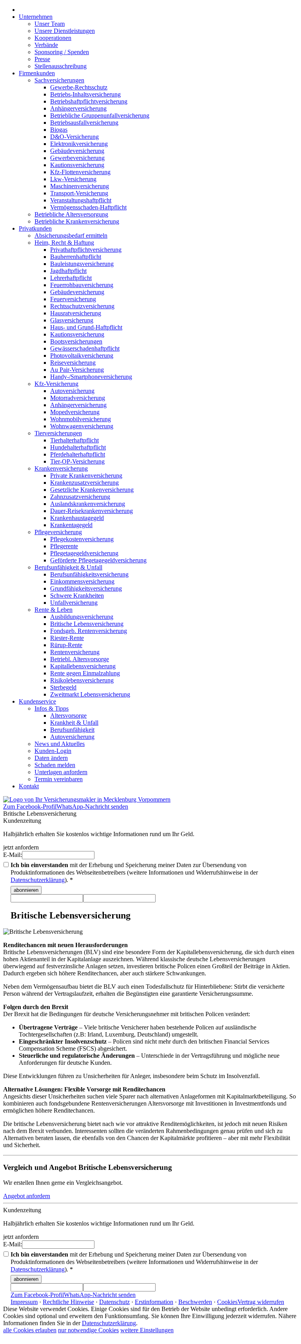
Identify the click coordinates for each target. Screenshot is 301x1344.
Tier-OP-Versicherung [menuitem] (77, 461)
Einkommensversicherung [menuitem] (82, 581)
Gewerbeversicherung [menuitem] (77, 158)
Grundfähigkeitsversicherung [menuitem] (86, 588)
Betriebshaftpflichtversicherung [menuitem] (88, 101)
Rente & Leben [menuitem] (53, 609)
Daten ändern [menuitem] (51, 758)
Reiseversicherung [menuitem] (73, 362)
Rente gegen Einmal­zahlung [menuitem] (85, 673)
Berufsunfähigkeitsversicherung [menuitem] (89, 574)
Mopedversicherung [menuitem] (75, 412)
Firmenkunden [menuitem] (37, 73)
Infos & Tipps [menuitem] (51, 708)
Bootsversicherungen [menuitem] (76, 341)
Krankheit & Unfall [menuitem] (74, 722)
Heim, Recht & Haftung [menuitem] (64, 242)
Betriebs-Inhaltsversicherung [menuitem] (85, 94)
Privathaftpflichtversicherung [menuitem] (85, 249)
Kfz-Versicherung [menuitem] (56, 383)
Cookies (227, 1302)
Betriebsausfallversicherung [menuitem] (84, 122)
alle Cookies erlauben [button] (29, 1330)
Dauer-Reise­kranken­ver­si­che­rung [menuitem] (91, 510)
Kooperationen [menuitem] (52, 38)
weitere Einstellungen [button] (147, 1330)
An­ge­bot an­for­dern (26, 1196)
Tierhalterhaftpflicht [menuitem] (74, 440)
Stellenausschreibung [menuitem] (60, 66)
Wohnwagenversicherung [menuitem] (81, 426)
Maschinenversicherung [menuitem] (79, 186)
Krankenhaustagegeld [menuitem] (77, 518)
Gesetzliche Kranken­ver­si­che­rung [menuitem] (92, 489)
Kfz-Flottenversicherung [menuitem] (80, 172)
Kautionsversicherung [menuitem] (77, 165)
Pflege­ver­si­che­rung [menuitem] (58, 532)
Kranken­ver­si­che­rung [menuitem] (61, 468)
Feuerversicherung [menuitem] (73, 299)
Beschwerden (195, 1302)
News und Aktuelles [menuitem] (59, 743)
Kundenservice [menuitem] (37, 701)
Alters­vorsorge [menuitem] (68, 715)
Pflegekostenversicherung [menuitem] (82, 539)
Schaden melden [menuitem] (54, 765)
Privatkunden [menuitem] (35, 228)
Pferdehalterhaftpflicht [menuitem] (77, 454)
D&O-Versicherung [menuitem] (74, 136)
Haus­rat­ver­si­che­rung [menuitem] (75, 313)
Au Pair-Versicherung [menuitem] (77, 369)
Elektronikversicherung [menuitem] (79, 143)
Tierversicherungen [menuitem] (58, 433)
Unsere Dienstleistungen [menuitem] (64, 30)
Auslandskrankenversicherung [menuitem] (87, 503)
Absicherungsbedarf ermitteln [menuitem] (70, 235)
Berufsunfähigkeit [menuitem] (72, 729)
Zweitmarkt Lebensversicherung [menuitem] (90, 694)
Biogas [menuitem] (58, 129)
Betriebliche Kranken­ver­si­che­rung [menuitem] (76, 221)
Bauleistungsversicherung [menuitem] (82, 263)
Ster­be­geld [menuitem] (63, 687)
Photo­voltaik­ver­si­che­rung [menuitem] (81, 355)
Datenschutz (114, 1302)
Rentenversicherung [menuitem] (75, 652)
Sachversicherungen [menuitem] (59, 80)
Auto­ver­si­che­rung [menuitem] (72, 390)
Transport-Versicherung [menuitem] (79, 193)
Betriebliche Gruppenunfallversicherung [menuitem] (99, 115)
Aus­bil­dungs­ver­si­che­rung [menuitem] (81, 616)
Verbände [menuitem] (46, 45)
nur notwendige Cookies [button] (88, 1330)
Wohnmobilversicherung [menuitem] (80, 419)
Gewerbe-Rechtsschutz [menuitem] (78, 87)
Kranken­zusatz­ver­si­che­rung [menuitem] (84, 482)
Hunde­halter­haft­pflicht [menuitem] (78, 447)
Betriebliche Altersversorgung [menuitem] (71, 214)
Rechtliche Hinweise (68, 1302)
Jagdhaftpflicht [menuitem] (68, 270)
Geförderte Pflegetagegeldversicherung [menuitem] (98, 560)
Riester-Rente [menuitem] (67, 638)
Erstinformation (154, 1302)
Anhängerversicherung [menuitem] (78, 108)
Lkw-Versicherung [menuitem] (73, 179)
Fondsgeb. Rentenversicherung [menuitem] (88, 630)
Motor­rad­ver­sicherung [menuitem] (77, 398)
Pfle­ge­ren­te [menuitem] (64, 546)
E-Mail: (12, 854)
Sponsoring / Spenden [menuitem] (61, 52)
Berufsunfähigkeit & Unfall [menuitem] (68, 567)
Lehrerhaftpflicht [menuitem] (71, 278)
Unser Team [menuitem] (49, 23)
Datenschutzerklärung (38, 880)
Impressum (24, 1302)
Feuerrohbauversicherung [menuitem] (81, 285)
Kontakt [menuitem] (29, 786)
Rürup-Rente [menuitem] (66, 645)
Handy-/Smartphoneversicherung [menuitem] (91, 376)
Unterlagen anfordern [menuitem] (60, 772)
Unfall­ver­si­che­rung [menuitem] (74, 602)
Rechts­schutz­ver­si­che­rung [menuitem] (82, 306)
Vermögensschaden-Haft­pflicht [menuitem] (88, 207)
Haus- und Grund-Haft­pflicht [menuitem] (86, 327)
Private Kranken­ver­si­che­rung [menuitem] (86, 475)
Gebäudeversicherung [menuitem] (77, 150)
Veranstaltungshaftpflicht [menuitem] (80, 200)
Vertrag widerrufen (261, 1302)
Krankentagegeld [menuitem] (71, 525)
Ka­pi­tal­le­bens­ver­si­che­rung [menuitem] (83, 666)
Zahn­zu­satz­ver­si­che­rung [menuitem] (80, 496)
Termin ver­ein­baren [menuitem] (58, 779)
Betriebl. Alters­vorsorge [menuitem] (79, 659)
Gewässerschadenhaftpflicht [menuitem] (85, 348)
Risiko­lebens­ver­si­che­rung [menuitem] (82, 680)
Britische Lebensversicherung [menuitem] (86, 623)
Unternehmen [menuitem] (36, 16)
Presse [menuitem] (42, 59)
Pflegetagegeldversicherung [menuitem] (84, 553)
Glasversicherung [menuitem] (71, 320)
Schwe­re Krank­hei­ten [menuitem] (77, 595)
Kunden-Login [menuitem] (52, 750)
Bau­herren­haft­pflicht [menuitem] (75, 256)
